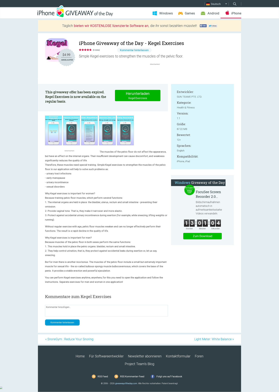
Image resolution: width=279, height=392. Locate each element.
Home (80, 356)
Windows (166, 13)
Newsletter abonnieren (145, 356)
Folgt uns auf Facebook (169, 376)
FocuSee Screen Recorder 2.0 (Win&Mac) (208, 194)
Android (213, 13)
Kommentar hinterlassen (134, 50)
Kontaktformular (178, 356)
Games (190, 13)
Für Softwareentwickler (106, 356)
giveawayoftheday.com (126, 383)
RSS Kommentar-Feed (132, 376)
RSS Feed (103, 376)
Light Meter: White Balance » (214, 339)
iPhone (236, 13)
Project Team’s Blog (139, 364)
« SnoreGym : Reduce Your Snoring (69, 339)
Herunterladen (138, 95)
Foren (199, 356)
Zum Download (202, 236)
